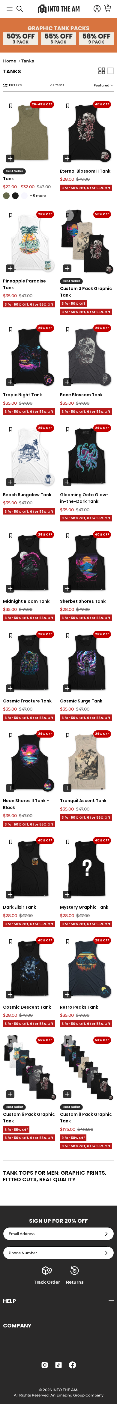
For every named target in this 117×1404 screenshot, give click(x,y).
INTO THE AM (64, 1389)
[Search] (22, 11)
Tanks (27, 61)
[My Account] (94, 9)
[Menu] (9, 9)
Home (9, 61)
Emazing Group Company (80, 1395)
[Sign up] (106, 1233)
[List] (110, 70)
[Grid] (101, 70)
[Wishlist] (10, 105)
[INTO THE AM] (59, 9)
